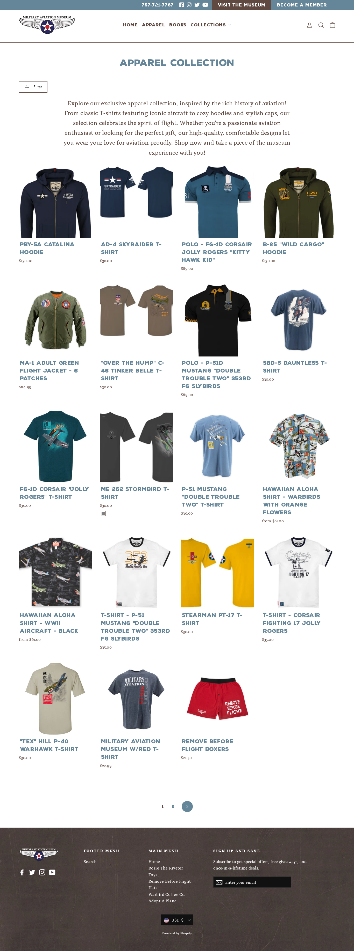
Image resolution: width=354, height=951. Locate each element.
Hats (153, 887)
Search (90, 861)
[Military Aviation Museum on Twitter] (32, 871)
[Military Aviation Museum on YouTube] (52, 871)
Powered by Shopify (177, 933)
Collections (208, 25)
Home (130, 25)
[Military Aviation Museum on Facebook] (22, 871)
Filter (37, 87)
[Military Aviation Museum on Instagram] (42, 871)
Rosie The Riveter (165, 868)
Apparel (153, 25)
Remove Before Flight (169, 881)
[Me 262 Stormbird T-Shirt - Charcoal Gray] (103, 513)
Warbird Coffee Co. (167, 894)
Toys (153, 874)
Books (177, 25)
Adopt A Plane (162, 900)
